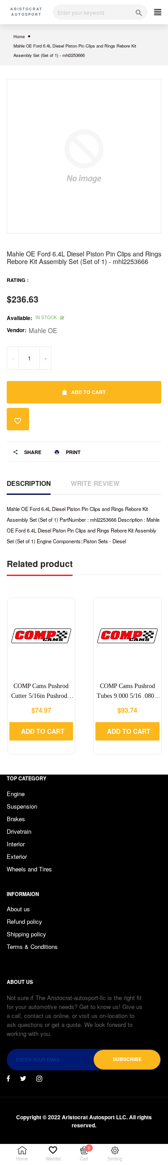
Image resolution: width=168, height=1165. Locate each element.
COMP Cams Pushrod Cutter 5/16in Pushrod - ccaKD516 (41, 696)
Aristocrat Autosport (26, 11)
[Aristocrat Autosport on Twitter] (23, 1078)
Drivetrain (19, 831)
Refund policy (24, 921)
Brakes (16, 818)
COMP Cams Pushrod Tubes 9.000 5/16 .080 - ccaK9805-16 (127, 696)
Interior (16, 844)
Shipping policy (26, 934)
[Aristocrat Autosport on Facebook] (8, 1078)
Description (29, 483)
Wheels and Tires (29, 869)
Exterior (17, 856)
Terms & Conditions (32, 946)
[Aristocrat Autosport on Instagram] (39, 1078)
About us (18, 909)
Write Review (95, 483)
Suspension (22, 806)
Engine (16, 793)
